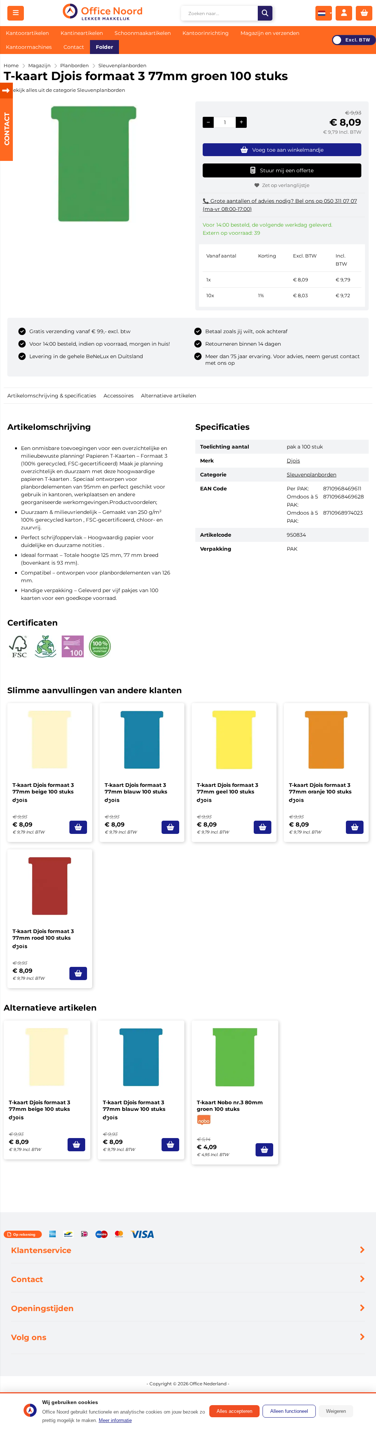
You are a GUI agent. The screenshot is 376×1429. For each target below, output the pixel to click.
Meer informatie (115, 1420)
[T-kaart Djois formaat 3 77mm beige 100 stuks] (49, 740)
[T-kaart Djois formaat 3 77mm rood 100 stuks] (49, 886)
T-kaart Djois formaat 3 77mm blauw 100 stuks (136, 788)
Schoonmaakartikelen (143, 33)
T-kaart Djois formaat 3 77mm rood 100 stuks (43, 934)
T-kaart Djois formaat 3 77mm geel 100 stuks (227, 788)
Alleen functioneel (289, 1411)
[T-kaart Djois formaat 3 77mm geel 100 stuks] (234, 740)
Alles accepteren (234, 1411)
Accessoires (119, 395)
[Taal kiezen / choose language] (323, 13)
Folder (104, 47)
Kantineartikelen (82, 33)
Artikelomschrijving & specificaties (51, 395)
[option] (94, 163)
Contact (74, 47)
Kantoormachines (29, 47)
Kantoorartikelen (27, 33)
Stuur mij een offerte (287, 170)
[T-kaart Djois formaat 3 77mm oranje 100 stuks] (326, 740)
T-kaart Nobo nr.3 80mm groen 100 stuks (230, 1105)
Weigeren (336, 1411)
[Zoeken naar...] (265, 13)
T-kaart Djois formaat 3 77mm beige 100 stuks (43, 788)
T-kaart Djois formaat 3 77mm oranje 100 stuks (320, 788)
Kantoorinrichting (205, 33)
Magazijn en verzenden (270, 33)
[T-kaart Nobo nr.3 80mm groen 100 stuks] (235, 1057)
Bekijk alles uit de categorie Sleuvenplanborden (67, 90)
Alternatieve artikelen (168, 395)
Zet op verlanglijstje (286, 185)
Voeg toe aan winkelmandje (287, 150)
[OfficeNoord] (102, 13)
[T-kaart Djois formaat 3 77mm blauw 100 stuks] (142, 740)
